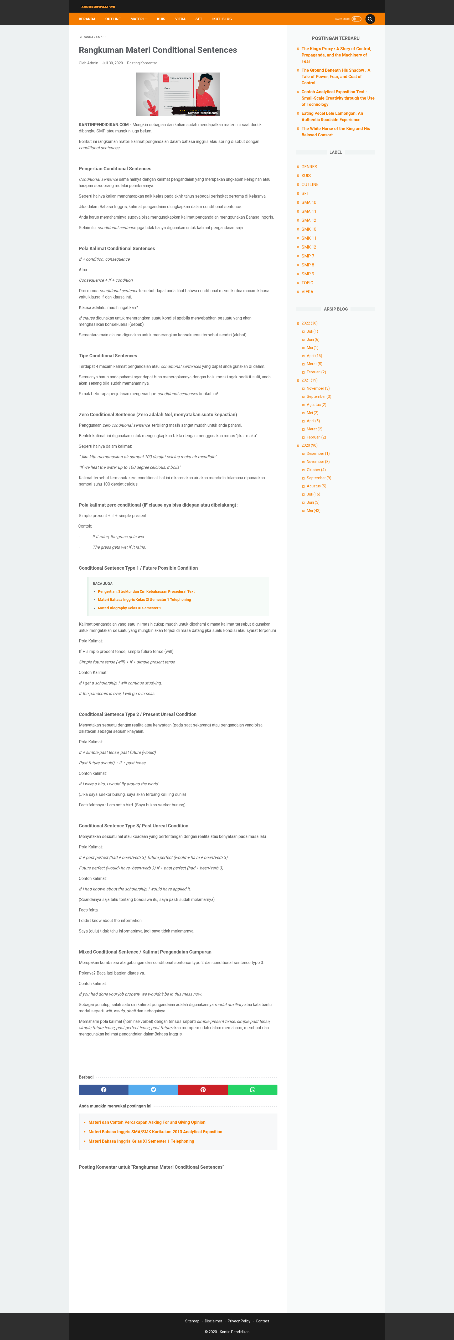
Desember (318, 453)
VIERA (180, 19)
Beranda (87, 19)
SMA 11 (309, 211)
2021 (310, 380)
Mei (312, 348)
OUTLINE (113, 19)
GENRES (309, 166)
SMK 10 (309, 229)
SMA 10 (309, 202)
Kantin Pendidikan (235, 1332)
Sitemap (192, 1321)
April (314, 356)
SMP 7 (308, 256)
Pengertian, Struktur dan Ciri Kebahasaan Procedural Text (146, 591)
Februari (316, 372)
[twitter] (153, 1090)
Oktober (316, 470)
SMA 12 (309, 220)
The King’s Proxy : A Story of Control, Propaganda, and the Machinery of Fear (336, 55)
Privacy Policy (239, 1321)
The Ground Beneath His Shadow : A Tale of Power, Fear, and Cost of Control (336, 76)
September (319, 396)
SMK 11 (309, 238)
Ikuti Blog (222, 19)
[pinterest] (203, 1090)
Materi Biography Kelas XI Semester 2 (129, 608)
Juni (313, 339)
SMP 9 (308, 273)
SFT (198, 19)
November (318, 388)
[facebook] (103, 1090)
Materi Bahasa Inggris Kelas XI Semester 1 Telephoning (144, 599)
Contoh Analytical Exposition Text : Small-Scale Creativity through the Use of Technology (338, 98)
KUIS (161, 19)
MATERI (137, 19)
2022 (310, 323)
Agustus (316, 405)
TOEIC (307, 282)
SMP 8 (308, 264)
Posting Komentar (142, 63)
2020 (310, 445)
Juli (312, 331)
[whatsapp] (252, 1090)
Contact (262, 1321)
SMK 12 (309, 247)
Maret (314, 364)
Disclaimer (213, 1321)
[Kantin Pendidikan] (102, 6)
